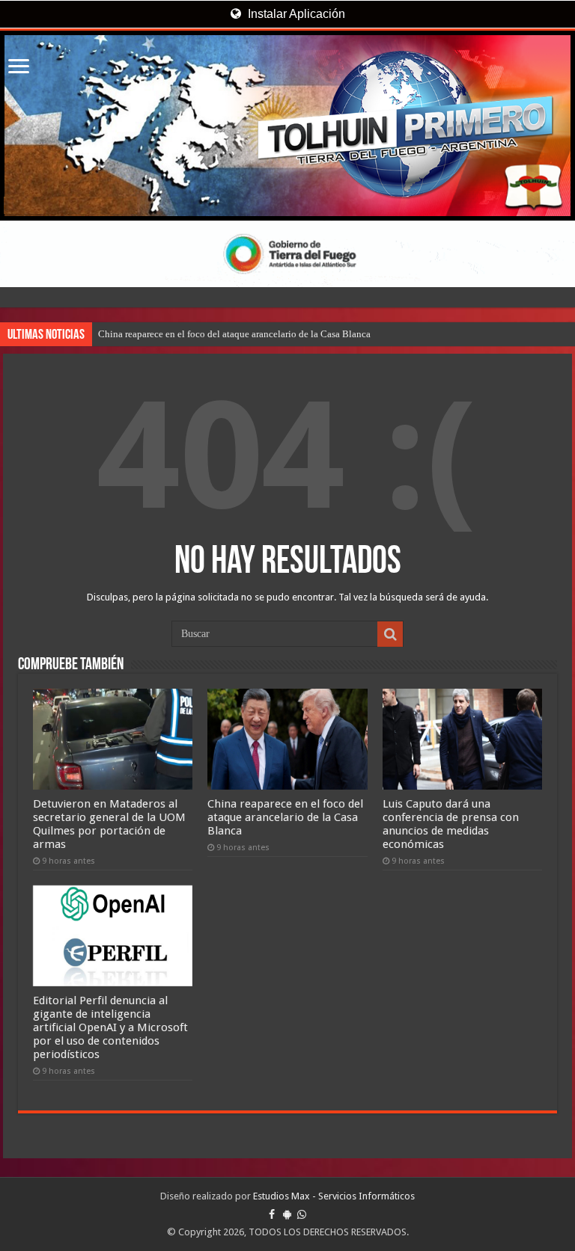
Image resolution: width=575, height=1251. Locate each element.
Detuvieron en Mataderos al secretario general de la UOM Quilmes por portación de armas (109, 824)
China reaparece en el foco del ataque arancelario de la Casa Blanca (234, 333)
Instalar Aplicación (295, 13)
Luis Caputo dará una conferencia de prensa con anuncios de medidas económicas (451, 824)
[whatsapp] (302, 1214)
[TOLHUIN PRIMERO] (287, 126)
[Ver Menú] (19, 67)
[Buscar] (390, 634)
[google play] (287, 1214)
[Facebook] (271, 1214)
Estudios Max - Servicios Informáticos (334, 1196)
